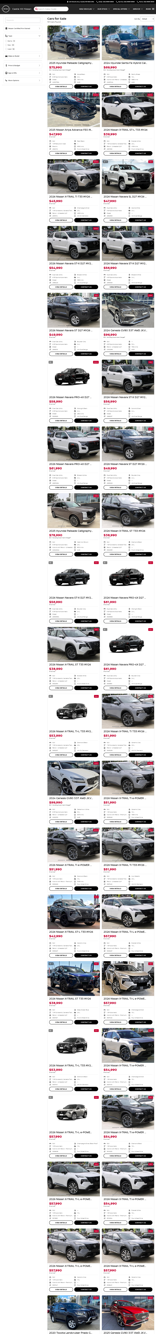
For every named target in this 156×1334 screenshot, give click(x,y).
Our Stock (102, 9)
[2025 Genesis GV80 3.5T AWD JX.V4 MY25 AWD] (128, 1312)
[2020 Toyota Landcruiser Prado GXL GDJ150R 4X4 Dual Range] (73, 1312)
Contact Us (86, 86)
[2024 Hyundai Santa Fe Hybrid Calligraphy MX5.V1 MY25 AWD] (128, 43)
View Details (61, 86)
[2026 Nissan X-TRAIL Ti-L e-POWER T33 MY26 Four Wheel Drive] (128, 911)
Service (136, 9)
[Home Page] (6, 9)
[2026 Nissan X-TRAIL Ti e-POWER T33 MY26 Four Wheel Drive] (128, 778)
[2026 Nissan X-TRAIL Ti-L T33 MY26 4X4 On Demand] (73, 711)
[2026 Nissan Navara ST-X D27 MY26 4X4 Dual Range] (73, 243)
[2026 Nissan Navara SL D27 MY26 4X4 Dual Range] (128, 176)
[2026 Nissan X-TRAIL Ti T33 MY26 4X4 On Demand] (73, 176)
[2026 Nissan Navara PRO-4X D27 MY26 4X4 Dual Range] (73, 377)
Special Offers (120, 9)
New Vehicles (85, 9)
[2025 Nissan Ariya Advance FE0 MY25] (73, 109)
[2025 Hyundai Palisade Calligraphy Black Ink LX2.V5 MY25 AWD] (73, 43)
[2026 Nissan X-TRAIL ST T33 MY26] (128, 510)
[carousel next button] (97, 43)
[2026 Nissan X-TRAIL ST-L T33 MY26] (128, 109)
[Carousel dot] (61, 258)
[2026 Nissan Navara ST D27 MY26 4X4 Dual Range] (73, 310)
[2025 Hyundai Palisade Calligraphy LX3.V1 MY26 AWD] (73, 510)
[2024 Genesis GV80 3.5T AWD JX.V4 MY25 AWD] (128, 310)
